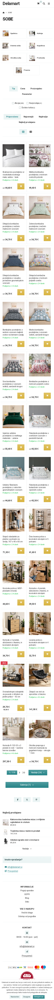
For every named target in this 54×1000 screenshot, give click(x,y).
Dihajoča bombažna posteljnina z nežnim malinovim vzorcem (11, 226)
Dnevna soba (15, 46)
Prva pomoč (13, 871)
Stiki (27, 902)
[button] (20, 186)
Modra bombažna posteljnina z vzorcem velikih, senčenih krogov (39, 332)
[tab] (23, 131)
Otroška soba (15, 58)
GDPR (27, 894)
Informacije (27, 887)
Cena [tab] (22, 88)
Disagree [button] (26, 997)
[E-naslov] (27, 942)
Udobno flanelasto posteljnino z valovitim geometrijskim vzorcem (12, 487)
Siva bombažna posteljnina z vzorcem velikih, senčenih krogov (12, 384)
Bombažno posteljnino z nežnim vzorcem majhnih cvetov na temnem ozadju (13, 332)
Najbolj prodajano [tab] (27, 122)
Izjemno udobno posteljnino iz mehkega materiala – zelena (12, 435)
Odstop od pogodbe (27, 916)
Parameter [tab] (27, 94)
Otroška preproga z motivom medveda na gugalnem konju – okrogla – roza (39, 749)
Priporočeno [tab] (12, 117)
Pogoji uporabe (27, 890)
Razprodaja (35, 103)
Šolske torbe (28, 107)
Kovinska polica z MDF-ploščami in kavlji (12, 589)
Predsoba (41, 58)
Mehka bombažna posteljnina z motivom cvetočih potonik (38, 174)
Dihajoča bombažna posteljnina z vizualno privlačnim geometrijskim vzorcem (13, 279)
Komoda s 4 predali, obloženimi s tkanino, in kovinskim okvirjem (38, 590)
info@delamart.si (15, 867)
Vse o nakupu (27, 909)
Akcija (19, 103)
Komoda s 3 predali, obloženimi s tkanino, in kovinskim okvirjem (12, 642)
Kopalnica (41, 46)
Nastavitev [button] (15, 997)
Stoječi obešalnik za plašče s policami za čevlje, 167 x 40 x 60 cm (13, 539)
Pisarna (27, 70)
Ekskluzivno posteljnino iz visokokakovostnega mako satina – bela (13, 174)
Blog (27, 898)
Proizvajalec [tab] (36, 88)
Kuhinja (40, 33)
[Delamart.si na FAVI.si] (27, 977)
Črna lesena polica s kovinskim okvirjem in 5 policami (38, 539)
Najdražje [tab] (43, 117)
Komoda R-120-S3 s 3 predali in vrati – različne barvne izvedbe (13, 748)
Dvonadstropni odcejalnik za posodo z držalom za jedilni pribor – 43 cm (13, 694)
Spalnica (13, 33)
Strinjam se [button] (38, 997)
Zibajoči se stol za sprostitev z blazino (37, 693)
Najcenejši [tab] (28, 117)
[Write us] (27, 951)
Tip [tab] (13, 88)
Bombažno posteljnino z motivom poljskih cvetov (39, 382)
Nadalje (25, 849)
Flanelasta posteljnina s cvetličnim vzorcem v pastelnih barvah (39, 435)
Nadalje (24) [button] (36, 772)
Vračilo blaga (27, 912)
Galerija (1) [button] (25, 784)
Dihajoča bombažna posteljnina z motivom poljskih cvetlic (38, 278)
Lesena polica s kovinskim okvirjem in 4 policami (38, 642)
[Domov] (4, 12)
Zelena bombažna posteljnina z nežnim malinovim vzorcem (37, 226)
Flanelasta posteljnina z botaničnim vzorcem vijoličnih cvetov (39, 487)
